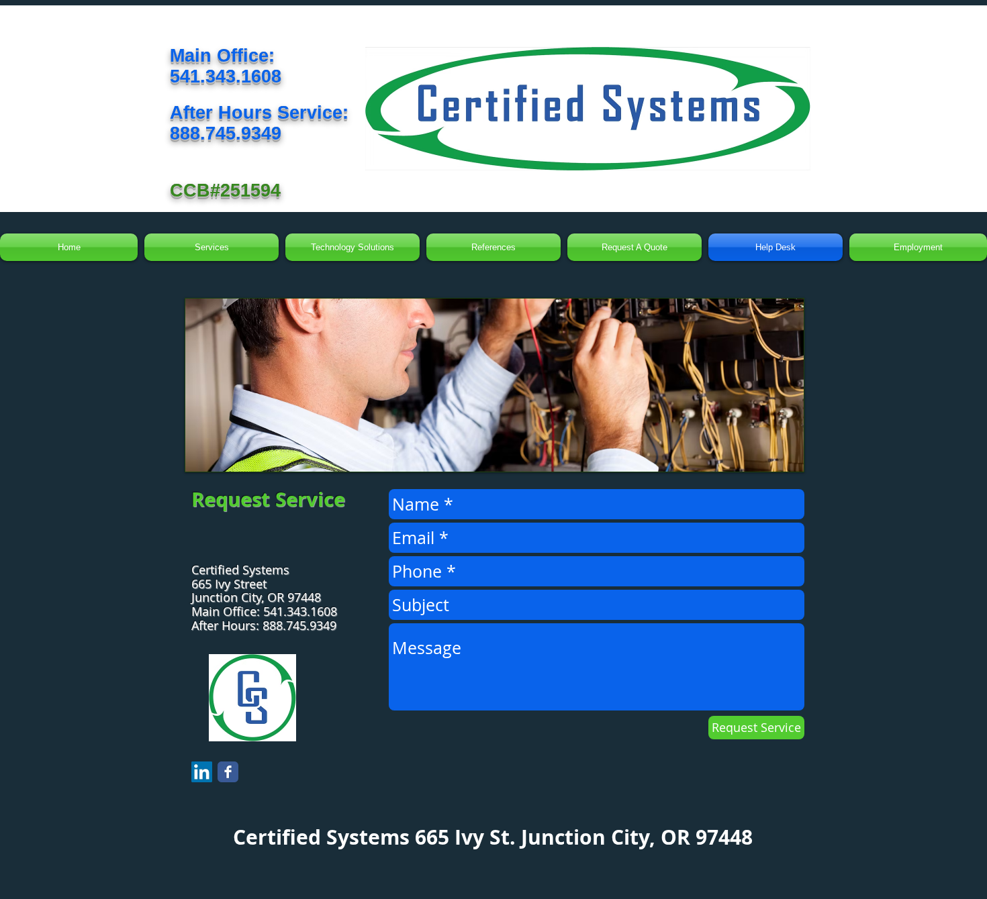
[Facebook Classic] (228, 771)
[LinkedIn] (201, 771)
